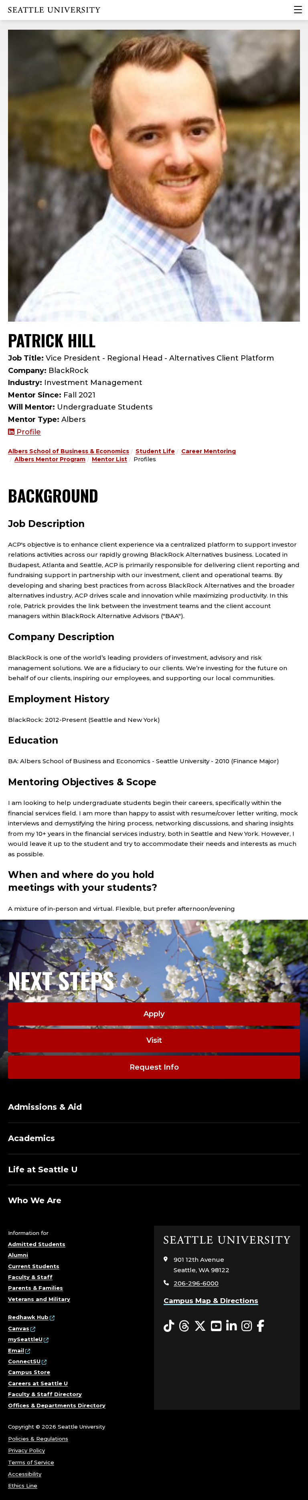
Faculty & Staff (30, 1277)
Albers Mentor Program (49, 459)
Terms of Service (31, 1462)
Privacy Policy (26, 1450)
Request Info (154, 1067)
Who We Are (34, 1200)
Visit (154, 1040)
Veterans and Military (39, 1299)
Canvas (18, 1328)
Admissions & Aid (45, 1107)
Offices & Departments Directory (56, 1405)
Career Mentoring (208, 451)
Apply (154, 1013)
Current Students (33, 1266)
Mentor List (109, 459)
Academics (31, 1138)
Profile (27, 432)
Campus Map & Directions (211, 1301)
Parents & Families (35, 1288)
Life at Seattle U (43, 1169)
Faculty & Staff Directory (45, 1394)
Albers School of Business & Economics (68, 451)
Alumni (18, 1255)
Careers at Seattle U (38, 1383)
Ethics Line (22, 1485)
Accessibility (24, 1474)
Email (16, 1350)
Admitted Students (36, 1244)
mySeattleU (25, 1339)
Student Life (155, 451)
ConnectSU (24, 1361)
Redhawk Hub (28, 1317)
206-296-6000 (196, 1283)
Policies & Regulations (38, 1438)
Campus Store (29, 1372)
